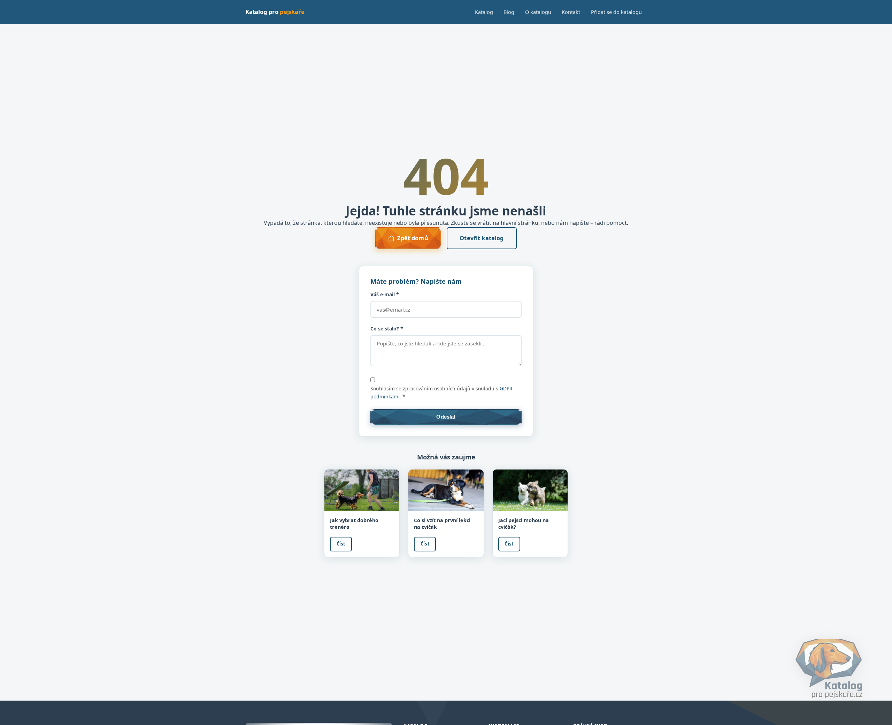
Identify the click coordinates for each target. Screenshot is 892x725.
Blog (508, 11)
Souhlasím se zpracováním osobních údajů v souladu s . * (441, 392)
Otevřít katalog (481, 238)
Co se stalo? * (386, 328)
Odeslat (445, 417)
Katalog (484, 11)
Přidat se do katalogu (616, 11)
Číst (341, 544)
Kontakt (571, 11)
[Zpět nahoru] (876, 712)
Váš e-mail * (384, 294)
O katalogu (538, 11)
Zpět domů (412, 238)
